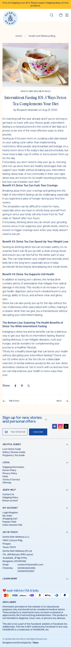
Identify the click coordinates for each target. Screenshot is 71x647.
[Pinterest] (22, 385)
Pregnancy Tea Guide (13, 455)
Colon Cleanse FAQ (12, 525)
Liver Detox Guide (11, 449)
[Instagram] (60, 426)
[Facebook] (15, 385)
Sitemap (6, 483)
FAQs (5, 476)
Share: (6, 385)
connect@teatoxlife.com (30, 565)
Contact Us (8, 494)
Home (19, 36)
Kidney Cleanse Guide (13, 452)
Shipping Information (13, 467)
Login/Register (10, 513)
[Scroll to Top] (65, 629)
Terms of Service (11, 480)
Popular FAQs (9, 522)
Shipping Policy (10, 497)
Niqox (36, 643)
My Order (7, 516)
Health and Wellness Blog (42, 36)
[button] (61, 15)
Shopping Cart (9, 519)
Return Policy (9, 470)
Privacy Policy (9, 473)
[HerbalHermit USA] (10, 18)
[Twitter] (29, 385)
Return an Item (10, 501)
